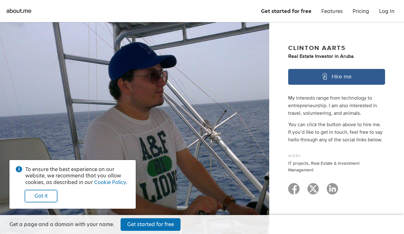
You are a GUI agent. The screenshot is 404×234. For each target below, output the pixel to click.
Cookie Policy (110, 182)
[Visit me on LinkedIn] (332, 191)
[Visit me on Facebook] (294, 191)
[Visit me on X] (313, 191)
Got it (41, 196)
